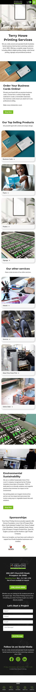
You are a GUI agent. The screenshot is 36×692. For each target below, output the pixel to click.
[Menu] (34, 2)
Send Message (17, 636)
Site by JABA (21, 667)
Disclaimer (12, 667)
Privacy (6, 667)
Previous (2, 15)
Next (33, 15)
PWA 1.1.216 (29, 667)
